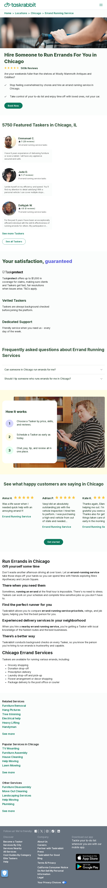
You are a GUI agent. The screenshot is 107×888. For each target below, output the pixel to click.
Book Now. (13, 105)
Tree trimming (11, 714)
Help (5, 861)
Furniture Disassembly (16, 787)
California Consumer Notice (52, 867)
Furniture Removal (14, 705)
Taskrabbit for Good (48, 855)
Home (7, 13)
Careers (42, 845)
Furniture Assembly (14, 752)
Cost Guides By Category (17, 855)
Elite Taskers (10, 858)
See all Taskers (14, 241)
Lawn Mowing (11, 765)
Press (40, 851)
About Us (42, 841)
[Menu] (101, 5)
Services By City (12, 845)
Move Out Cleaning (14, 791)
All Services (9, 851)
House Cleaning (12, 757)
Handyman (9, 727)
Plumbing (8, 804)
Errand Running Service (16, 516)
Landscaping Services (16, 795)
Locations (21, 13)
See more (8, 733)
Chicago (36, 13)
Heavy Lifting (11, 722)
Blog (39, 858)
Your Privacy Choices (49, 882)
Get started (53, 542)
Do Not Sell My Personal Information (50, 872)
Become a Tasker (13, 841)
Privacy (52, 862)
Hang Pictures (11, 710)
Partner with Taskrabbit (50, 848)
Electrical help (11, 718)
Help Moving (10, 761)
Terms (40, 862)
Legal (40, 877)
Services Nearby (12, 848)
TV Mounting (10, 748)
